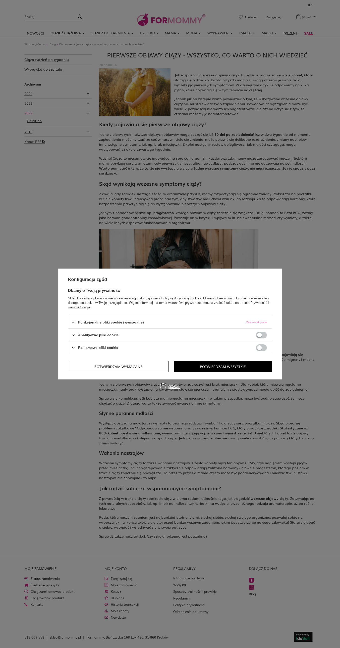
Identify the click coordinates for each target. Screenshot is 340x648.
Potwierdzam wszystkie (223, 366)
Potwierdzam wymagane (118, 366)
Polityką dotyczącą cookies (181, 298)
